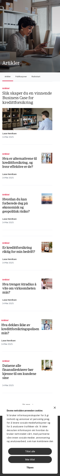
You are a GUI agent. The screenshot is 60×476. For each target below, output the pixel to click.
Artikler (8, 77)
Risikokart (36, 77)
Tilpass (30, 468)
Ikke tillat (30, 460)
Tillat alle (30, 452)
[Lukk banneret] (55, 408)
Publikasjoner (21, 77)
